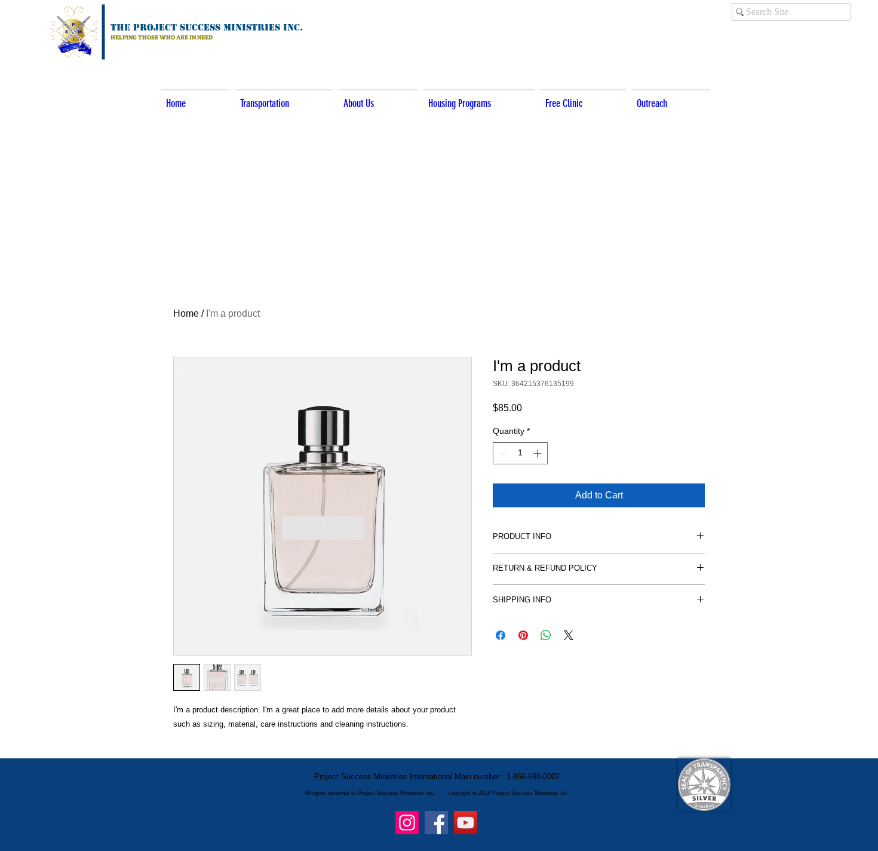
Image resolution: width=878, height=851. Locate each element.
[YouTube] (465, 822)
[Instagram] (407, 822)
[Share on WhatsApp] (546, 635)
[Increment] (538, 453)
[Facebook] (436, 822)
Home (186, 313)
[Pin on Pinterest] (523, 635)
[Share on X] (568, 635)
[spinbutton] (520, 453)
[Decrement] (502, 453)
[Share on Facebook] (500, 635)
